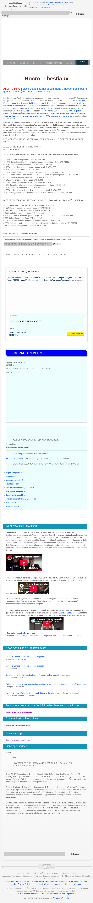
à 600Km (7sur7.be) (67, 613)
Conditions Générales (14, 881)
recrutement (60, 884)
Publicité (49, 881)
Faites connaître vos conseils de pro (18, 740)
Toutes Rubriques (54, 63)
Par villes (71, 63)
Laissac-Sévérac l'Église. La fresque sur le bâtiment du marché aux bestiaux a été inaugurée (43, 693)
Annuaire (32, 2)
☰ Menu (83, 61)
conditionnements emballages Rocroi (21, 499)
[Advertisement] (46, 40)
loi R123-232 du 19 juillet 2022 (42, 108)
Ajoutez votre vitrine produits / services (19, 712)
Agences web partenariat (76, 884)
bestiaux (43, 2)
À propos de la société (34, 881)
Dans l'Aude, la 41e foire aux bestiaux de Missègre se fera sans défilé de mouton (38, 675)
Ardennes (68, 2)
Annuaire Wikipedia (61, 898)
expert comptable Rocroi (16, 473)
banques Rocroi (12, 506)
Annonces (24, 63)
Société (13, 316)
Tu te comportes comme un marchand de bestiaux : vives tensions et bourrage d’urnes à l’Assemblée (46, 684)
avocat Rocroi (11, 476)
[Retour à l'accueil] (13, 5)
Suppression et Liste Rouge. (66, 881)
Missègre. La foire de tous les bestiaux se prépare (25, 657)
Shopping (37, 63)
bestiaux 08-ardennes (14, 459)
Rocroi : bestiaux (46, 79)
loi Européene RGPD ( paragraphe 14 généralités (44, 113)
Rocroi (50, 5)
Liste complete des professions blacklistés (20, 233)
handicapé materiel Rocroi (17, 495)
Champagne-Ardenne (55, 2)
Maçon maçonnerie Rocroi (17, 491)
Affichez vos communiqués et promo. (18, 725)
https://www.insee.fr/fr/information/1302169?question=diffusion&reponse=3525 (47, 894)
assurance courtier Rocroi (16, 480)
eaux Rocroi (11, 503)
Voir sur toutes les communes (17, 447)
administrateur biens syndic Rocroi (20, 488)
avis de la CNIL (23, 111)
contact (49, 884)
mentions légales (38, 884)
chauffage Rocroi (13, 484)
